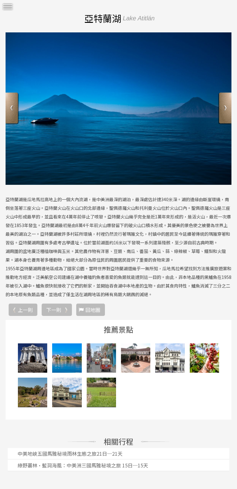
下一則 (53, 310)
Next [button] (224, 109)
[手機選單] (7, 7)
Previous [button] (12, 109)
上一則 (25, 310)
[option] (118, 108)
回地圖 (92, 310)
